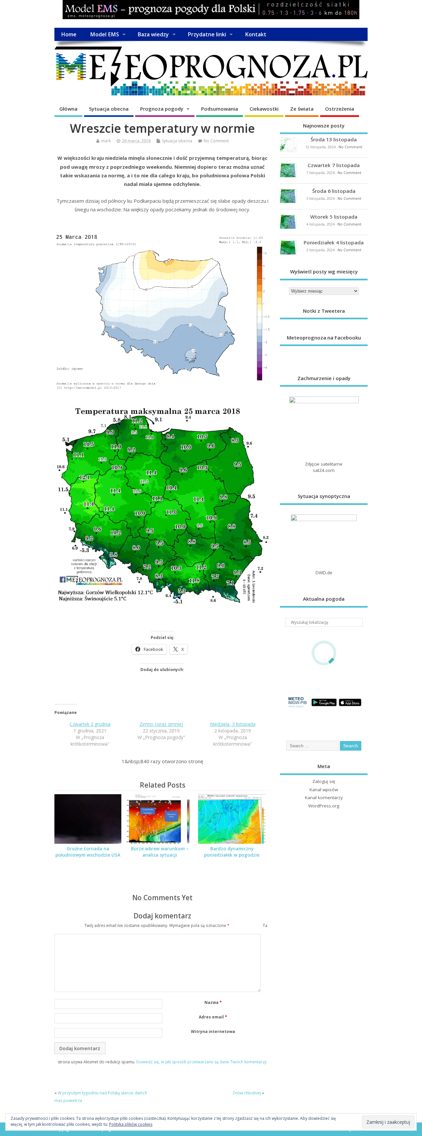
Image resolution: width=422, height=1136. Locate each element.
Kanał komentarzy (324, 797)
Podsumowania (219, 108)
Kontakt (255, 34)
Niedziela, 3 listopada (233, 724)
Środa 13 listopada (334, 139)
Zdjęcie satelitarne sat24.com (324, 467)
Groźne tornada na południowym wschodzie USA (87, 852)
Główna (68, 108)
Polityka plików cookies (130, 1124)
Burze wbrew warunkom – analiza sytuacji (160, 852)
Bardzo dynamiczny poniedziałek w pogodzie (231, 852)
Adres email (213, 1017)
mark (106, 141)
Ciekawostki (264, 108)
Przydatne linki (207, 34)
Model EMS (104, 34)
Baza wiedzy (153, 34)
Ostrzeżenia (339, 108)
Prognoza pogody (161, 108)
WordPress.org (323, 806)
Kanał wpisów (324, 790)
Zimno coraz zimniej (161, 724)
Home (68, 34)
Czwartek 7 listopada (334, 165)
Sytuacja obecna (109, 108)
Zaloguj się (324, 781)
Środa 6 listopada (333, 191)
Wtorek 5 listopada (333, 216)
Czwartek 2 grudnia (90, 724)
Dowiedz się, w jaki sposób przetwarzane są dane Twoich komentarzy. (201, 1062)
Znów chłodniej (246, 1093)
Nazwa (213, 1002)
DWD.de (324, 573)
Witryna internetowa (213, 1031)
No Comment (216, 141)
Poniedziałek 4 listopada (334, 242)
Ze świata (302, 108)
